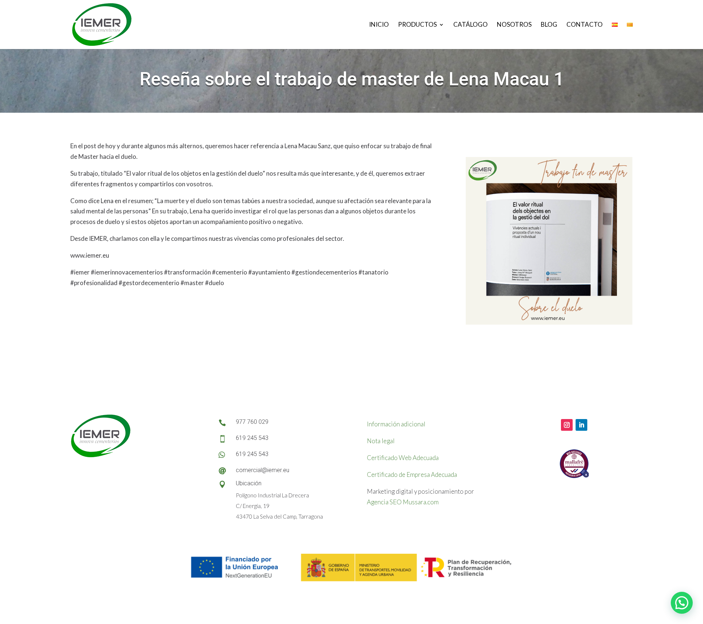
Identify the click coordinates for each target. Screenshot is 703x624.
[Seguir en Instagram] (567, 425)
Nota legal (381, 441)
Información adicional (396, 424)
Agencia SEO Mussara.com (403, 502)
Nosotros (514, 25)
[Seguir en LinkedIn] (581, 425)
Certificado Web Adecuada (403, 458)
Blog (549, 25)
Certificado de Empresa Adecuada (412, 474)
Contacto (584, 25)
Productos (417, 25)
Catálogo (470, 25)
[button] (682, 603)
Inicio (379, 25)
